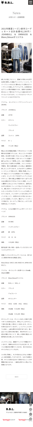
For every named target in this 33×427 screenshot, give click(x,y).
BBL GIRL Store (30, 415)
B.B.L (7, 3)
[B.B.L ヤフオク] (24, 421)
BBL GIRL (30, 419)
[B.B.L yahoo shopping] (8, 421)
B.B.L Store (30, 405)
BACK (16, 377)
